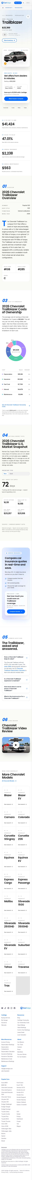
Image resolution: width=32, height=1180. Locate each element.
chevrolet (8, 7)
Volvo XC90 (4, 1126)
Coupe (19, 1121)
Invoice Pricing (5, 1042)
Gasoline (3, 1138)
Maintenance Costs (6, 1059)
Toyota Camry (5, 1111)
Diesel (3, 1141)
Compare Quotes (15, 611)
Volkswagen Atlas (6, 1128)
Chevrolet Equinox (6, 1090)
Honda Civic (20, 1095)
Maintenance (8, 394)
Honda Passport (21, 1097)
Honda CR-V (20, 1092)
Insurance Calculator (7, 1056)
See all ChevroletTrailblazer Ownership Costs (14, 405)
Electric (3, 1133)
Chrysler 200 (5, 1099)
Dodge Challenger (6, 1104)
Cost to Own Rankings (23, 1030)
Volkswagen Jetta (6, 1131)
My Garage (4, 1020)
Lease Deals (20, 1032)
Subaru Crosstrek (22, 1104)
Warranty (3, 1025)
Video (25, 107)
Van (18, 1123)
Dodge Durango (5, 1109)
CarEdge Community (23, 1020)
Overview (5, 107)
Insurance (7, 379)
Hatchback (20, 1119)
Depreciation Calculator (8, 1051)
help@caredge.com (7, 1068)
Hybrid (3, 1136)
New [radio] (5, 473)
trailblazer (18, 7)
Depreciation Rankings (7, 1044)
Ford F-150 (20, 1085)
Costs (13, 107)
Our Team (20, 1044)
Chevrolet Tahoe (6, 1097)
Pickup (19, 1116)
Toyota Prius (4, 1116)
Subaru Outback (21, 1102)
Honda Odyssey (21, 1099)
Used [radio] (11, 473)
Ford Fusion (20, 1082)
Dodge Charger (5, 1106)
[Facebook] (14, 1008)
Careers (19, 1047)
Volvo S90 (4, 1123)
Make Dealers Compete (16, 98)
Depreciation (8, 374)
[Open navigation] (28, 2)
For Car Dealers (21, 1056)
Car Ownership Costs (23, 1022)
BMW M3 (3, 1085)
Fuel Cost (7, 384)
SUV (18, 1111)
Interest (6, 389)
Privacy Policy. (5, 1172)
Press (19, 1049)
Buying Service (5, 1017)
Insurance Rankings (6, 1054)
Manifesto (20, 1052)
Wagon (19, 1126)
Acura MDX (4, 1082)
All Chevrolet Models (8, 781)
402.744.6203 (5, 1071)
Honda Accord (21, 1090)
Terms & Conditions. (24, 1170)
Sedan (18, 1114)
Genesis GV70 (21, 1087)
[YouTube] (2, 1008)
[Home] (3, 8)
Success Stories (21, 1054)
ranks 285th (7, 666)
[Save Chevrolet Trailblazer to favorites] (28, 17)
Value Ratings (21, 1025)
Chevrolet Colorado (7, 1087)
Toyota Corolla (5, 1114)
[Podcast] (8, 1008)
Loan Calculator (21, 1035)
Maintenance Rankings (7, 1061)
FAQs (19, 107)
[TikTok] (5, 1008)
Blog (18, 1017)
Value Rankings (21, 1027)
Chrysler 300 (5, 1102)
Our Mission (20, 1042)
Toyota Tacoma (5, 1121)
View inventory (8, 40)
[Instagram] (11, 1008)
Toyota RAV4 (5, 1119)
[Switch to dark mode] (23, 2)
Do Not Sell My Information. (16, 1172)
